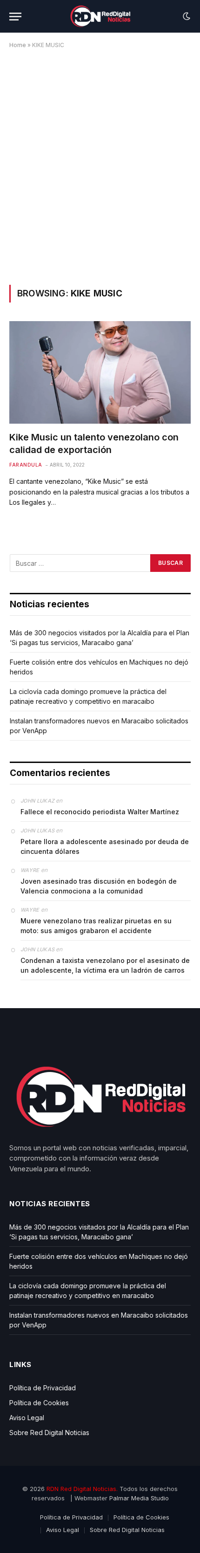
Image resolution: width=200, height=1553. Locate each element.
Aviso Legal (26, 1418)
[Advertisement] (100, 165)
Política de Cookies (39, 1403)
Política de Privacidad (42, 1388)
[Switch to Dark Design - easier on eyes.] (185, 16)
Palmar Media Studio (139, 1498)
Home (17, 44)
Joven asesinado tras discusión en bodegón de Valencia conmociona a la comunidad (98, 886)
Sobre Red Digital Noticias (49, 1432)
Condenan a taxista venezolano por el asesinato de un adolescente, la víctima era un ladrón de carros (105, 965)
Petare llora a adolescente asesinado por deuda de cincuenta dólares (104, 846)
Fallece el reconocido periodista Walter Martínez (99, 812)
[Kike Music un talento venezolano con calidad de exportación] (100, 372)
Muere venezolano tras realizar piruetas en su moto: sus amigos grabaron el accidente (96, 926)
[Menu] (15, 16)
